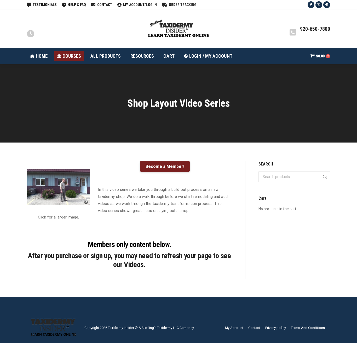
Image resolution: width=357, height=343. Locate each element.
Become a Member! (165, 166)
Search (324, 177)
